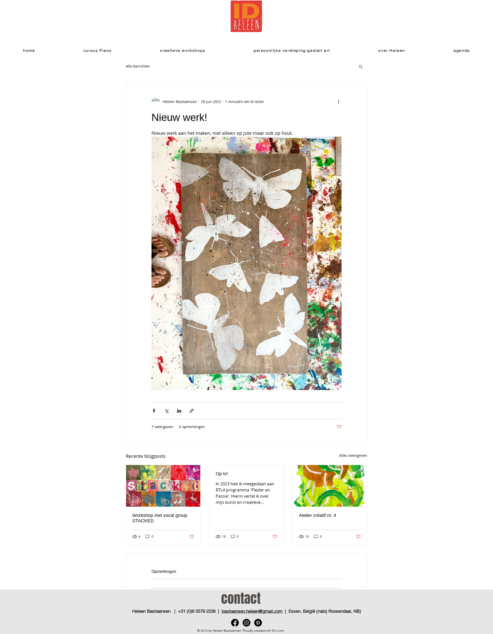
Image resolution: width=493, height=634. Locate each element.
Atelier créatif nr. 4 (317, 515)
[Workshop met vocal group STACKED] (163, 486)
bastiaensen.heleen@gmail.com (252, 611)
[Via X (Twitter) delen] (166, 410)
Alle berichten (138, 66)
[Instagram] (246, 623)
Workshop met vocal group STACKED (159, 518)
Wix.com (278, 630)
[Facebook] (235, 623)
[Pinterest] (258, 623)
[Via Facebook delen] (153, 410)
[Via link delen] (191, 410)
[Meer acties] (338, 101)
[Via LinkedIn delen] (179, 410)
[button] (360, 66)
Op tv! (222, 473)
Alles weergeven (353, 455)
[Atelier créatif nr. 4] (330, 486)
